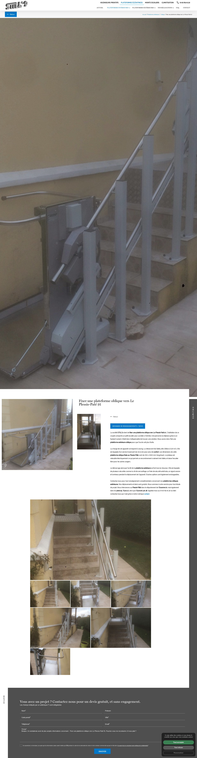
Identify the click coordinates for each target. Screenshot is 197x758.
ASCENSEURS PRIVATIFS (109, 2)
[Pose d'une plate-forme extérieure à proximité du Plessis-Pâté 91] (121, 628)
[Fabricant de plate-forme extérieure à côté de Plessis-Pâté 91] (131, 594)
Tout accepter (178, 742)
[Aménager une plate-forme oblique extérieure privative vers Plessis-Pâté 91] (90, 539)
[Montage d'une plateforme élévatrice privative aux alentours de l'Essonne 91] (50, 661)
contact (146, 493)
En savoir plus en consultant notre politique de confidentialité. (132, 745)
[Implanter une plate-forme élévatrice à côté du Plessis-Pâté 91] (60, 628)
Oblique (163, 14)
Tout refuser (178, 747)
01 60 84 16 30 (185, 2)
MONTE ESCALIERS (152, 2)
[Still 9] (16, 5)
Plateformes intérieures (117, 8)
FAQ (177, 8)
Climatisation (168, 2)
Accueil (100, 8)
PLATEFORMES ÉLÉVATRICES (132, 2)
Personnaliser (178, 753)
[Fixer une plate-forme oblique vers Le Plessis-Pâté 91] (37, 434)
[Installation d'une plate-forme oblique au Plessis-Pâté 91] (89, 431)
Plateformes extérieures (143, 8)
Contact (186, 8)
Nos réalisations (165, 8)
